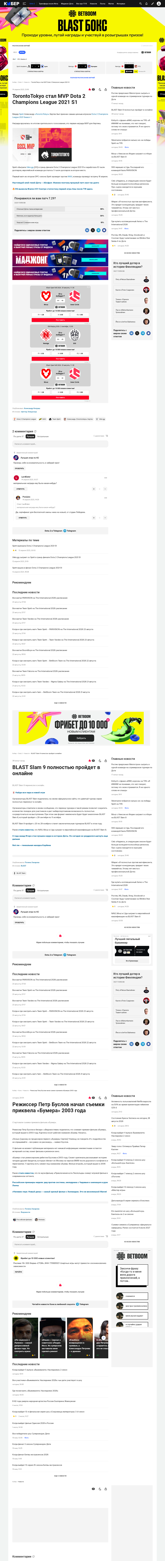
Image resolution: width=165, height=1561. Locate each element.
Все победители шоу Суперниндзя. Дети (31, 1447)
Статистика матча (35, 71)
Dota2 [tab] (22, 52)
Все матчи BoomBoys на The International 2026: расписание (39, 664)
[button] (105, 491)
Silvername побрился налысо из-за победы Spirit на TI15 (130, 141)
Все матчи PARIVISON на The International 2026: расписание (39, 611)
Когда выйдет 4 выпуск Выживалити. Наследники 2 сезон (128, 1148)
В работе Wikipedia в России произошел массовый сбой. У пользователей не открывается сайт (129, 1545)
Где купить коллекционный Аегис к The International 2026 (129, 223)
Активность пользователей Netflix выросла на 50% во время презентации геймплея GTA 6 (131, 1118)
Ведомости (25, 1226)
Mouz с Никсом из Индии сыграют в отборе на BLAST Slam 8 (131, 155)
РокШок (26, 510)
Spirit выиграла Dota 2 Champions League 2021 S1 (34, 559)
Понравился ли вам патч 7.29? (35, 198)
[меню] (24, 3)
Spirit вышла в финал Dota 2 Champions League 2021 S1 (37, 581)
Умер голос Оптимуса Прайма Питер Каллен (128, 1161)
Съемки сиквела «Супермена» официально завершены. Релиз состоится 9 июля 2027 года (131, 1241)
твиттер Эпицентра (29, 425)
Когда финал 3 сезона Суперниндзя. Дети (31, 1457)
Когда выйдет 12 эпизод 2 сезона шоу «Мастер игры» (128, 1202)
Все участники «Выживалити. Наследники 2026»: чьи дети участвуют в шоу (47, 1394)
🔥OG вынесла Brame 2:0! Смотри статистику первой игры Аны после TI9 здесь (52, 189)
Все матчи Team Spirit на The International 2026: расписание (39, 622)
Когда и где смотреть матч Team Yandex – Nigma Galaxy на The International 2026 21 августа (54, 695)
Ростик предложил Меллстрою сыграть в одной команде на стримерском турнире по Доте (131, 96)
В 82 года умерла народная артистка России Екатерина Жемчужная (43, 1415)
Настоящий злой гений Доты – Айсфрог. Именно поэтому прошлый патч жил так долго (55, 182)
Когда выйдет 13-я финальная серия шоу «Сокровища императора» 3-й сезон (48, 1425)
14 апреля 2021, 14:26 (31, 513)
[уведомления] (146, 4)
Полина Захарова (32, 876)
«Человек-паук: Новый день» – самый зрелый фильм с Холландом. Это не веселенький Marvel (59, 1205)
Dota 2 (20, 82)
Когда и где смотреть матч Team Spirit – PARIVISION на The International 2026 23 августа (52, 643)
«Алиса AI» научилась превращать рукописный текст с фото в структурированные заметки (127, 1529)
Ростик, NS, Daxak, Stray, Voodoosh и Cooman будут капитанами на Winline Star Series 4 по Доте (130, 238)
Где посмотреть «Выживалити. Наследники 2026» (35, 1404)
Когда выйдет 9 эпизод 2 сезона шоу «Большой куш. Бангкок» (128, 1175)
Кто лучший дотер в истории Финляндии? (127, 264)
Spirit (21, 114)
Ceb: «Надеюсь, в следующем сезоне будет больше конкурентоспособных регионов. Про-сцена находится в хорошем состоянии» (131, 185)
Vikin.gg (30, 167)
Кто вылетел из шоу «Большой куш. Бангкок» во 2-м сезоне (127, 1226)
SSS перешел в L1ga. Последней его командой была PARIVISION (127, 169)
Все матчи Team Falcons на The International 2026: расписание (40, 684)
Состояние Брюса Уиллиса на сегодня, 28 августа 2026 (130, 1133)
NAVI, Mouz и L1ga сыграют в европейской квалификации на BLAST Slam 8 (130, 928)
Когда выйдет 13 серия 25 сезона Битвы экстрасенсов (37, 1478)
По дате (17, 450)
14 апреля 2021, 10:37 (29, 493)
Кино (20, 1104)
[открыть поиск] (140, 4)
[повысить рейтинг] (94, 503)
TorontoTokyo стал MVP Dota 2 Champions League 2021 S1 (50, 82)
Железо (20, 1495)
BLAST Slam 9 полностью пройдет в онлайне (131, 109)
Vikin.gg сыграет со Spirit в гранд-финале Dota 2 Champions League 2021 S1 (46, 571)
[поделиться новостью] (105, 89)
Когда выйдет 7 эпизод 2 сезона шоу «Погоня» (128, 1188)
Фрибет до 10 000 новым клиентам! (38, 1272)
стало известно (26, 843)
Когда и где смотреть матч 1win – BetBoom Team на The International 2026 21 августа (51, 705)
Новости (27, 82)
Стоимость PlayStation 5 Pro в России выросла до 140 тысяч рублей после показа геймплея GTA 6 (65, 1495)
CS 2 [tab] (15, 52)
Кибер (14, 82)
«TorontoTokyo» (42, 114)
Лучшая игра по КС (30, 471)
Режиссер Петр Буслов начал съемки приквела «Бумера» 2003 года (53, 1104)
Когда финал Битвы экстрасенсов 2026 (30, 1468)
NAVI (70, 176)
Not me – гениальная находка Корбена (31, 859)
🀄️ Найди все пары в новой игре (28, 806)
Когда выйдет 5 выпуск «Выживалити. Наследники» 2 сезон (39, 1383)
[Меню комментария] (105, 491)
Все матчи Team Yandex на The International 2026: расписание (40, 632)
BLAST (23, 879)
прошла (83, 1556)
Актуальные (43, 450)
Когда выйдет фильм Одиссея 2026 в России (33, 1436)
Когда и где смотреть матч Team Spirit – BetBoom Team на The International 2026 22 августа (54, 674)
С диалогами (99, 450)
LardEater (26, 490)
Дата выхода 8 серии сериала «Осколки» (130, 1214)
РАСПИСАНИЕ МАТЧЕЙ (21, 46)
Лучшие (30, 450)
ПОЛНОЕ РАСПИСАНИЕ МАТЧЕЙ (82, 78)
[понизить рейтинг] (105, 503)
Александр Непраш (32, 422)
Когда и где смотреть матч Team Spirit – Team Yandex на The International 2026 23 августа (53, 653)
